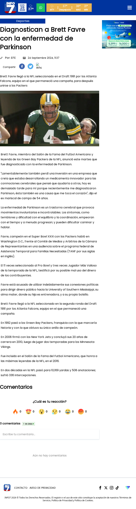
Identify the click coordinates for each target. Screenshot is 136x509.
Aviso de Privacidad (43, 487)
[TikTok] (117, 488)
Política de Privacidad (62, 500)
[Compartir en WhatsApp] (39, 66)
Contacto (20, 487)
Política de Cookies (84, 500)
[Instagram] (111, 488)
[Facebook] (100, 488)
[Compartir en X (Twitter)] (30, 66)
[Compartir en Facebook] (22, 66)
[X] (106, 488)
